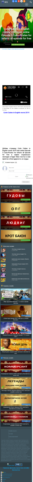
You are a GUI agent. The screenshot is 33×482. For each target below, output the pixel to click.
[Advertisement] (16, 67)
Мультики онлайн (8, 246)
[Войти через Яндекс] (19, 1)
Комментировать (26, 181)
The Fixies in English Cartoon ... (19, 249)
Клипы (3, 481)
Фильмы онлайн (8, 358)
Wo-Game (4, 49)
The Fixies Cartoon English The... (19, 254)
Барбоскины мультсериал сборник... (20, 259)
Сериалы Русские (25, 199)
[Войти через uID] (13, 1)
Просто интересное (6, 477)
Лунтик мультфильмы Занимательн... (21, 273)
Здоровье (4, 479)
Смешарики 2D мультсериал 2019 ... (20, 264)
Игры (5, 472)
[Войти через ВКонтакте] (16, 1)
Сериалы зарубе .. (25, 226)
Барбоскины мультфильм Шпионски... (21, 278)
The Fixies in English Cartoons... (19, 269)
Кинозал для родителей (7, 475)
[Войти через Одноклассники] (24, 1)
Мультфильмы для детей (18, 44)
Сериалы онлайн (8, 286)
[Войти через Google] (21, 1)
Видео (9, 49)
